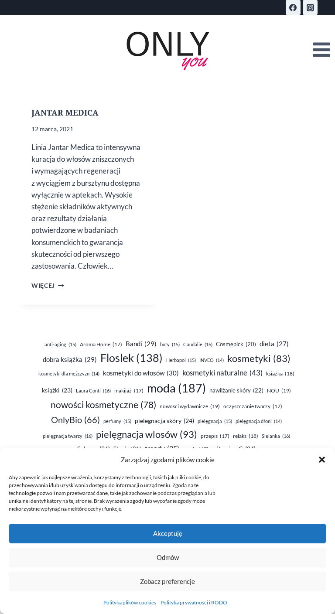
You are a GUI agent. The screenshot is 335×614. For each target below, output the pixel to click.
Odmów (168, 557)
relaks (245, 436)
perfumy (117, 421)
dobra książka (70, 359)
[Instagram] (310, 7)
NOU (279, 390)
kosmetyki (259, 358)
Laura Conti (93, 390)
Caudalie (197, 344)
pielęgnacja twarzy (67, 436)
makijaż (129, 390)
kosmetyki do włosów (141, 373)
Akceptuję (167, 533)
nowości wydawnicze (190, 406)
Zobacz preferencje (167, 581)
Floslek (131, 357)
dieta (274, 344)
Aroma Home (101, 344)
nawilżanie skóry (236, 390)
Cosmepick (236, 344)
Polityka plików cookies (129, 602)
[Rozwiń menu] (321, 50)
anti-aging (60, 344)
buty (170, 344)
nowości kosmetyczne (103, 404)
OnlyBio (75, 419)
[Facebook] (293, 7)
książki (57, 390)
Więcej (47, 285)
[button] (322, 459)
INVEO (211, 360)
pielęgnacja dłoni (259, 421)
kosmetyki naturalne (222, 372)
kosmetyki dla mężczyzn (68, 373)
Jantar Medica (65, 112)
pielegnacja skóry (164, 420)
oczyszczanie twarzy (252, 406)
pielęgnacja (215, 421)
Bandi (141, 344)
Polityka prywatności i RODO (194, 602)
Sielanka (276, 436)
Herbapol (181, 360)
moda (176, 388)
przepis (215, 436)
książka (280, 373)
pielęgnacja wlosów (146, 434)
